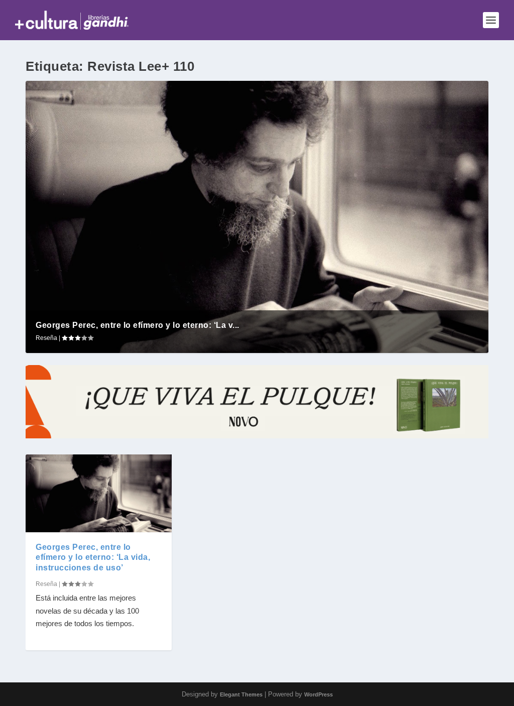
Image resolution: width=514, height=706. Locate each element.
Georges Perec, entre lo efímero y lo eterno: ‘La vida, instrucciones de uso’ (93, 557)
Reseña (46, 337)
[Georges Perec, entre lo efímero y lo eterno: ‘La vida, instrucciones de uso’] (99, 493)
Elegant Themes (241, 694)
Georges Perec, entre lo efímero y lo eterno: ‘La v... (137, 325)
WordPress (318, 694)
